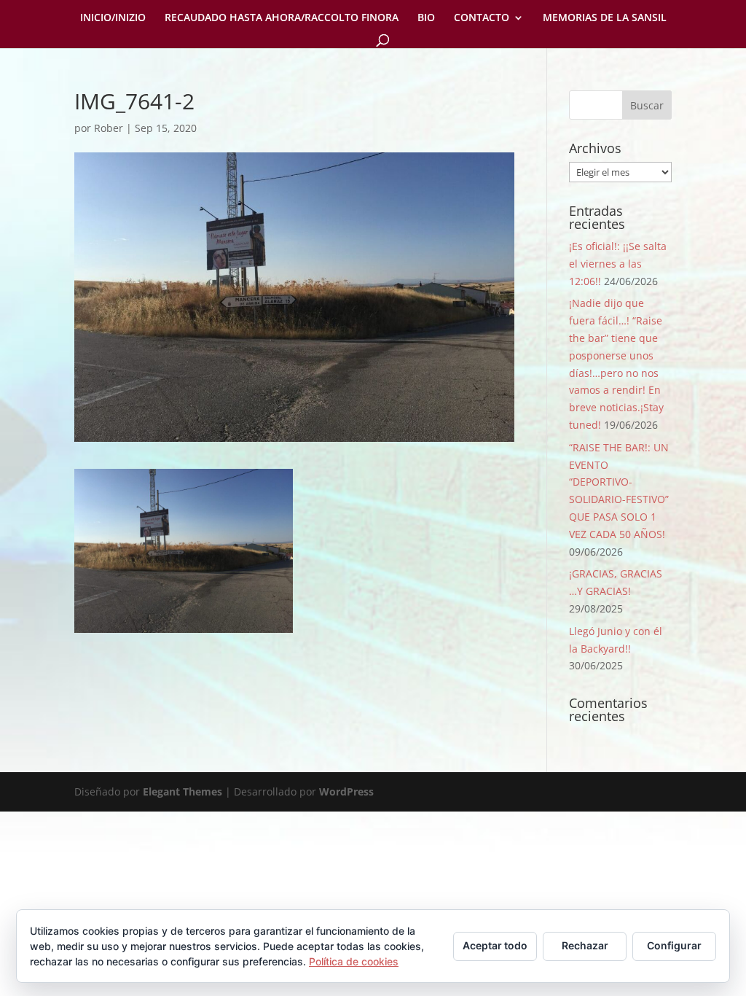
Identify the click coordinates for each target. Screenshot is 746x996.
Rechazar (585, 945)
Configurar (674, 945)
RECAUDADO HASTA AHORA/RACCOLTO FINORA (281, 18)
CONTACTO (481, 18)
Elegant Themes (182, 791)
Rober (108, 128)
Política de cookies (353, 961)
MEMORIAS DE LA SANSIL (605, 18)
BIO (426, 18)
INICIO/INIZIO (113, 18)
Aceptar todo (495, 945)
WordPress (346, 791)
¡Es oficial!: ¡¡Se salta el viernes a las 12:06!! (618, 263)
